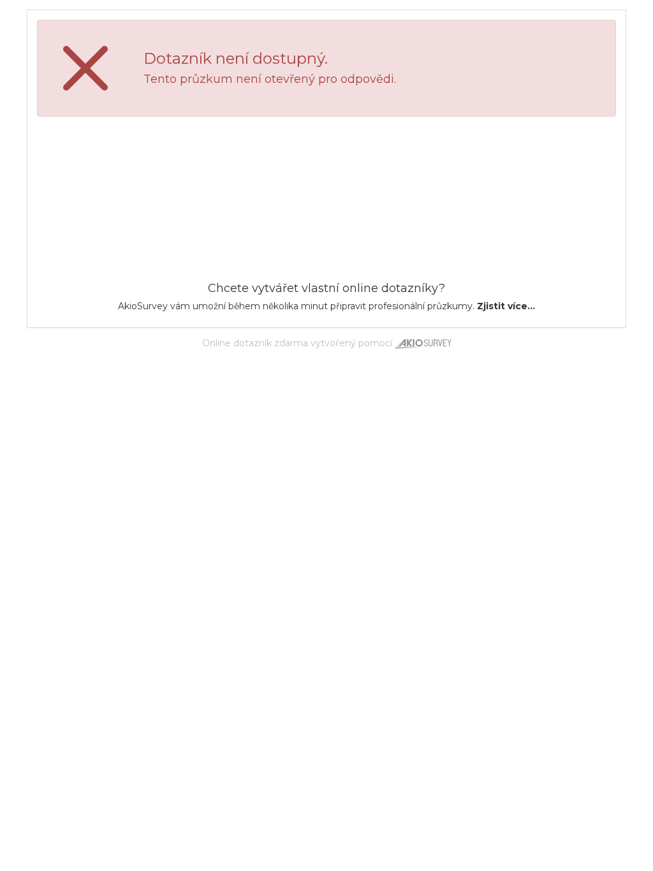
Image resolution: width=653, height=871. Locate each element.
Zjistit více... (506, 306)
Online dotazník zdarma (255, 343)
